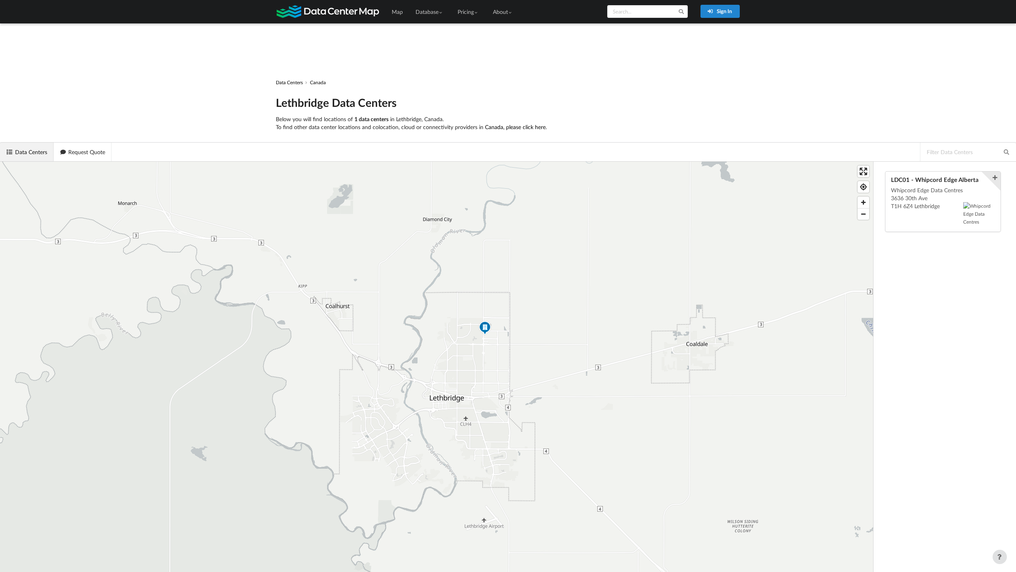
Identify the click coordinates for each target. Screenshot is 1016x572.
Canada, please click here (515, 127)
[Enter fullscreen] (863, 171)
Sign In (724, 11)
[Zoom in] (863, 202)
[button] (485, 329)
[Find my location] (863, 187)
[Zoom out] (863, 214)
